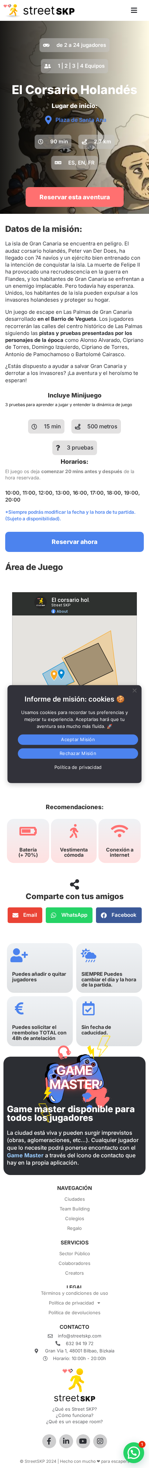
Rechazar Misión (78, 753)
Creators (74, 1273)
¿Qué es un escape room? (74, 1421)
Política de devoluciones (74, 1312)
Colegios (74, 1218)
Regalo (74, 1228)
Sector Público (74, 1253)
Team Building (75, 1208)
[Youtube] (83, 1441)
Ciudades (74, 1199)
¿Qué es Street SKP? (74, 1409)
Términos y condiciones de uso (74, 1293)
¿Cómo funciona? (75, 1415)
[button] (53, 142)
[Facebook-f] (49, 1441)
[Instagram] (100, 1441)
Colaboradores (74, 1263)
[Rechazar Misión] (134, 689)
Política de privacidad (71, 1303)
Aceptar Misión (78, 739)
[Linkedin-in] (66, 1441)
